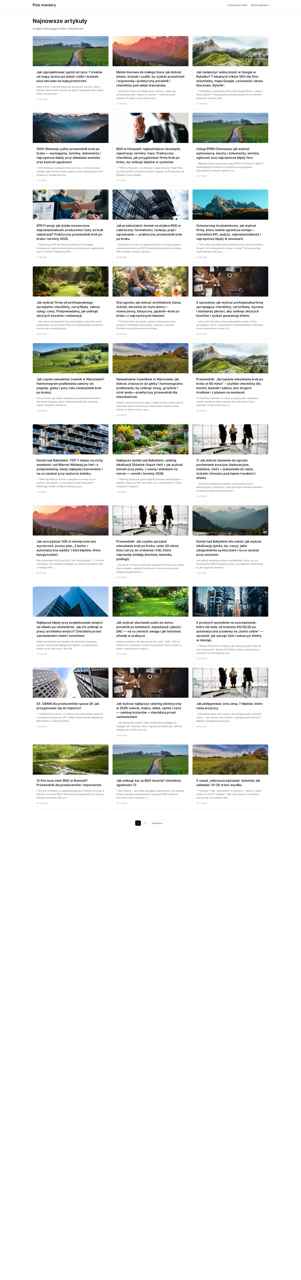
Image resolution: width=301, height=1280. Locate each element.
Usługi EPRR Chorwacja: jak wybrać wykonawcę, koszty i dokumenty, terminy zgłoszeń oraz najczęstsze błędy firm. (227, 153)
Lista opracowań (237, 5)
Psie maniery (44, 5)
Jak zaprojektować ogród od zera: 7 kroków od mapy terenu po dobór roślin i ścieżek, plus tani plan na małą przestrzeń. (69, 76)
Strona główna (259, 5)
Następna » (158, 823)
